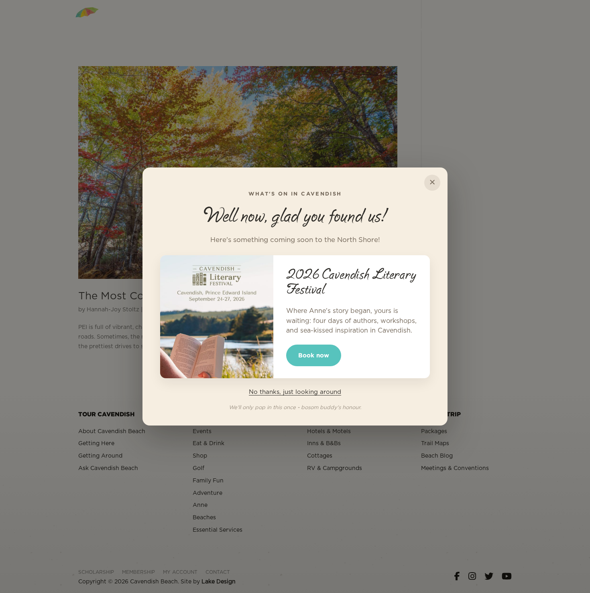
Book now (313, 355)
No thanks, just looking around (295, 392)
